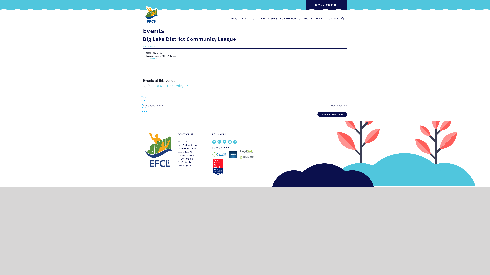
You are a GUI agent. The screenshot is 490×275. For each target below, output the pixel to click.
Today (159, 85)
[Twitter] (224, 142)
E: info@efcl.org (186, 162)
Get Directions (152, 58)
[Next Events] (149, 86)
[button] (342, 18)
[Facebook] (214, 142)
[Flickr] (219, 142)
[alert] (145, 104)
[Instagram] (235, 142)
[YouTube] (230, 142)
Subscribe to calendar (332, 114)
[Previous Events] (144, 86)
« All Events (149, 46)
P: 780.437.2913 (185, 158)
